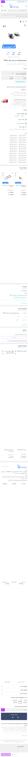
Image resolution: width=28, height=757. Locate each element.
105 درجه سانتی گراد (22, 151)
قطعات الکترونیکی (21, 14)
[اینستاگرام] (25, 702)
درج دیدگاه (14, 337)
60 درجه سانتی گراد (13, 140)
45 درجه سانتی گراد (22, 137)
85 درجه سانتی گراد (22, 146)
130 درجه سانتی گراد (13, 155)
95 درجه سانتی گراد (22, 148)
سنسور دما (10, 14)
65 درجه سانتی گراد (22, 142)
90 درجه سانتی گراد (13, 146)
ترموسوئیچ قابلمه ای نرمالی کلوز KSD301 (18, 295)
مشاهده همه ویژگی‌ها (20, 81)
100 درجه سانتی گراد (13, 148)
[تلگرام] (20, 701)
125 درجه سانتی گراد (22, 155)
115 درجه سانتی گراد (22, 153)
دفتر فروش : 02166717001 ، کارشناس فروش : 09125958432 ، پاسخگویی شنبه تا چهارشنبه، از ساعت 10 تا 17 (14, 472)
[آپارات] (15, 702)
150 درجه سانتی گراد (13, 160)
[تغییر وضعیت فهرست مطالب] (26, 293)
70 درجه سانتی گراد (13, 142)
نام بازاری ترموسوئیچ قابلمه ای (19, 297)
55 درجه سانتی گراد (22, 140)
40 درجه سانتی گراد (13, 135)
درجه (26, 133)
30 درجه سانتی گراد (22, 135)
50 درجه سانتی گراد (13, 137)
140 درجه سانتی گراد (12, 157)
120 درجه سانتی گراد (13, 153)
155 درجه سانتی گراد (22, 162)
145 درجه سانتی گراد (22, 160)
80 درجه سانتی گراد (13, 144)
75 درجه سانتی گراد (22, 144)
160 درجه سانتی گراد (12, 162)
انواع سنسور (15, 14)
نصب (3, 1)
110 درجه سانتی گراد (13, 151)
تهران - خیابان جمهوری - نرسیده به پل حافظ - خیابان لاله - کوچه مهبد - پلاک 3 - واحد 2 (14, 477)
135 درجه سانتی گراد (22, 157)
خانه (26, 14)
